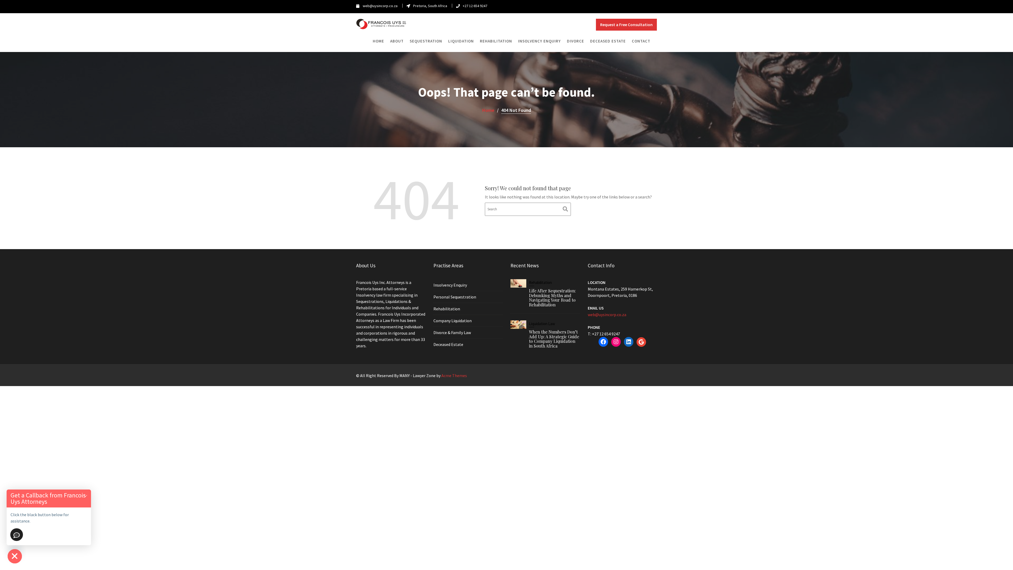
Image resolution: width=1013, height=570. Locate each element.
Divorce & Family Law (452, 332)
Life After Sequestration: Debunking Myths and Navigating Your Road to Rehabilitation (552, 297)
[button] (85, 495)
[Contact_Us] (16, 534)
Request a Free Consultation (626, 24)
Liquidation (461, 41)
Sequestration (426, 41)
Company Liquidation (452, 320)
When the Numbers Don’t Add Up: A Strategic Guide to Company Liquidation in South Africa (554, 339)
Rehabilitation (496, 41)
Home (378, 41)
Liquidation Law (542, 323)
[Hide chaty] (15, 556)
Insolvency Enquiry (539, 41)
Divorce (575, 41)
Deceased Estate (608, 41)
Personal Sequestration (454, 297)
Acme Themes (454, 375)
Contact (641, 41)
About (397, 41)
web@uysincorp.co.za (607, 314)
